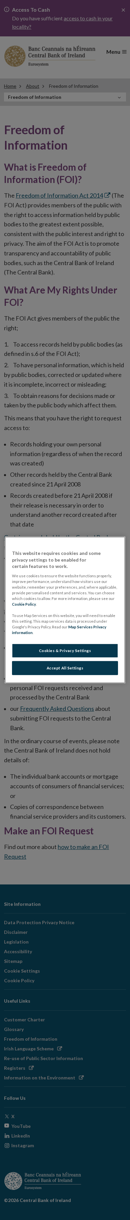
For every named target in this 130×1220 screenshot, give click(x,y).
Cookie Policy (24, 604)
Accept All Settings (65, 668)
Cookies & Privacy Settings (65, 650)
